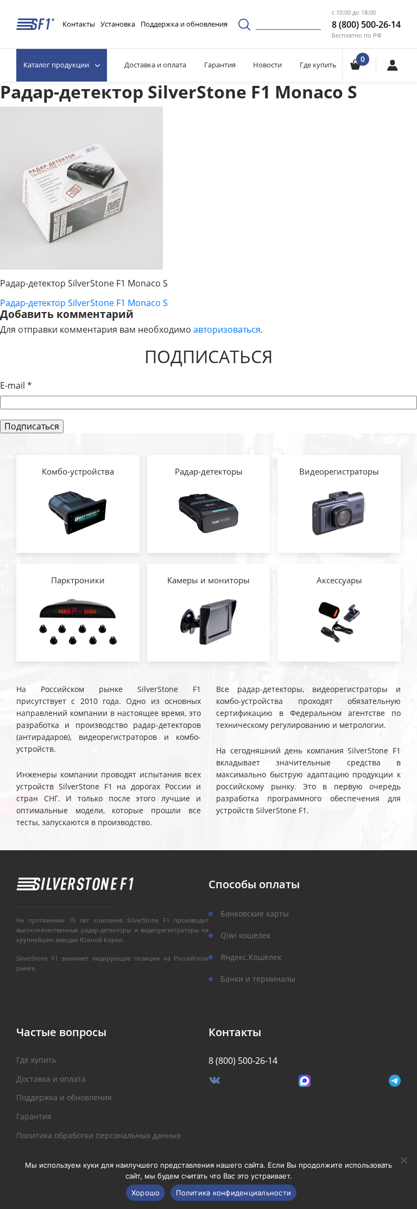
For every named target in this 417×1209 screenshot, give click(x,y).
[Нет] (403, 1160)
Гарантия (220, 65)
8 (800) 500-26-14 (366, 24)
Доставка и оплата (155, 65)
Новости (267, 65)
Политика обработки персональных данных (98, 1136)
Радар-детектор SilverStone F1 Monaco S (84, 303)
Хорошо (145, 1192)
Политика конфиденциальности (233, 1192)
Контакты (78, 24)
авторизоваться (227, 329)
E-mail (16, 386)
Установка (117, 24)
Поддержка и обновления (184, 24)
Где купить (318, 65)
